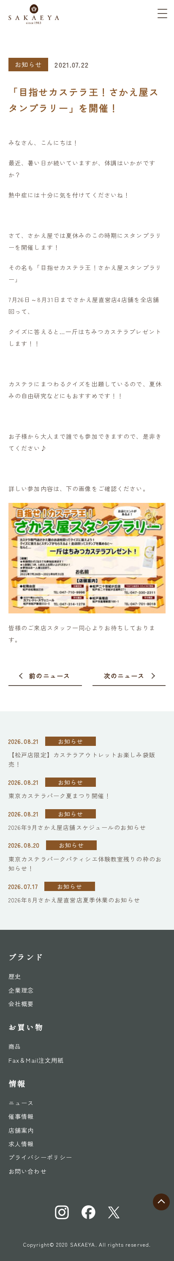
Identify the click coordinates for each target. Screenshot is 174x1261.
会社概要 (21, 1003)
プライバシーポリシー (40, 1157)
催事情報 (21, 1116)
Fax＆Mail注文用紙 (36, 1060)
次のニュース (124, 675)
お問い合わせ (27, 1171)
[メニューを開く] (162, 13)
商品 (14, 1046)
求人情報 (21, 1143)
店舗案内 (21, 1130)
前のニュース (49, 675)
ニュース (21, 1103)
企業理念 (21, 990)
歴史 (14, 976)
